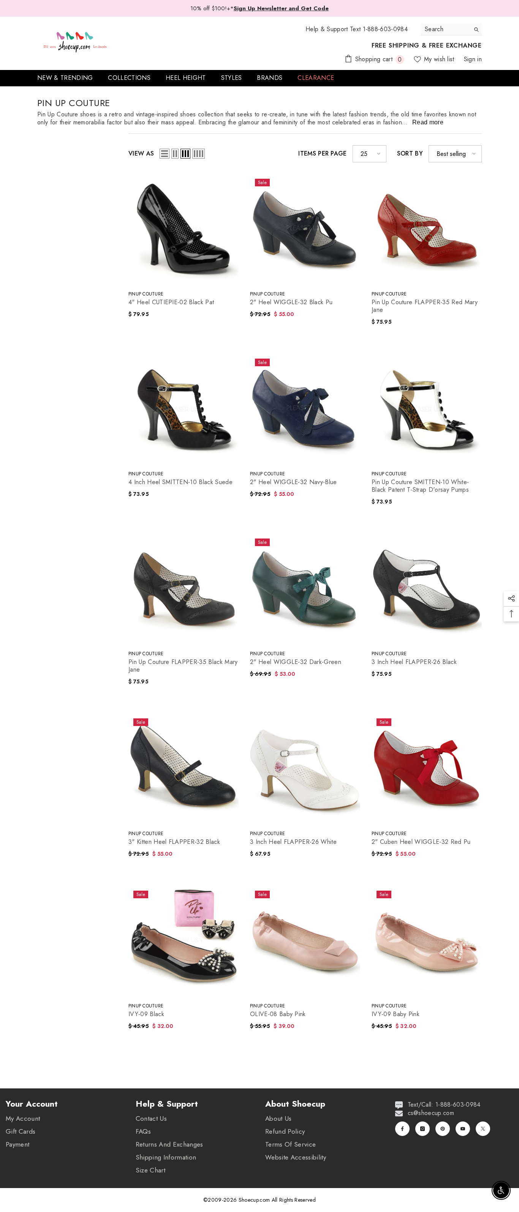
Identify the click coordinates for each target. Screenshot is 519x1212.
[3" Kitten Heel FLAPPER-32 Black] (183, 768)
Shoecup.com (255, 1200)
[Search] (451, 29)
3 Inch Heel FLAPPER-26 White (293, 842)
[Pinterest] (442, 1128)
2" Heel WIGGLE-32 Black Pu (291, 302)
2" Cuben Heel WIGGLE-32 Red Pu (421, 842)
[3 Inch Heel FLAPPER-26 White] (305, 768)
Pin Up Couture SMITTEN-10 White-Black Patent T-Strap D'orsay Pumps (420, 486)
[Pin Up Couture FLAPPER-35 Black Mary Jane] (183, 589)
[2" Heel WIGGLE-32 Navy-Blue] (305, 409)
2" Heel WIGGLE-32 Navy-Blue (293, 482)
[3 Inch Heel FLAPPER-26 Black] (427, 589)
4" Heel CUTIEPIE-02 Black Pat (171, 302)
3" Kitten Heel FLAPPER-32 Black (174, 842)
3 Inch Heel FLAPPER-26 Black (414, 662)
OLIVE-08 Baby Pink (278, 1014)
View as (141, 153)
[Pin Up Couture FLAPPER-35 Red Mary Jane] (427, 229)
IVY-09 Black (146, 1014)
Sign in (473, 59)
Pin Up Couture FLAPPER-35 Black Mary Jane (183, 666)
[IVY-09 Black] (183, 941)
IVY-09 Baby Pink (395, 1014)
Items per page (322, 153)
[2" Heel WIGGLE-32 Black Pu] (305, 229)
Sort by (410, 153)
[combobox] (445, 29)
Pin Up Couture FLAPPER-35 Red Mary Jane (425, 306)
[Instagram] (422, 1128)
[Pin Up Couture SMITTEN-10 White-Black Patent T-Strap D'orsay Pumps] (427, 409)
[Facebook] (402, 1128)
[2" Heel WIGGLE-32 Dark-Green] (305, 589)
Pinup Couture (145, 294)
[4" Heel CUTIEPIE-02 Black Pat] (183, 229)
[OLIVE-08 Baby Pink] (305, 941)
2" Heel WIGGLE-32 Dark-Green (295, 662)
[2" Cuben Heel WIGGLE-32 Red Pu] (427, 768)
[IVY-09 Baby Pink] (427, 941)
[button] (164, 154)
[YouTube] (463, 1128)
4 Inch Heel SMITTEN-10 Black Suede (180, 482)
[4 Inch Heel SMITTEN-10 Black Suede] (183, 409)
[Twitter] (483, 1128)
